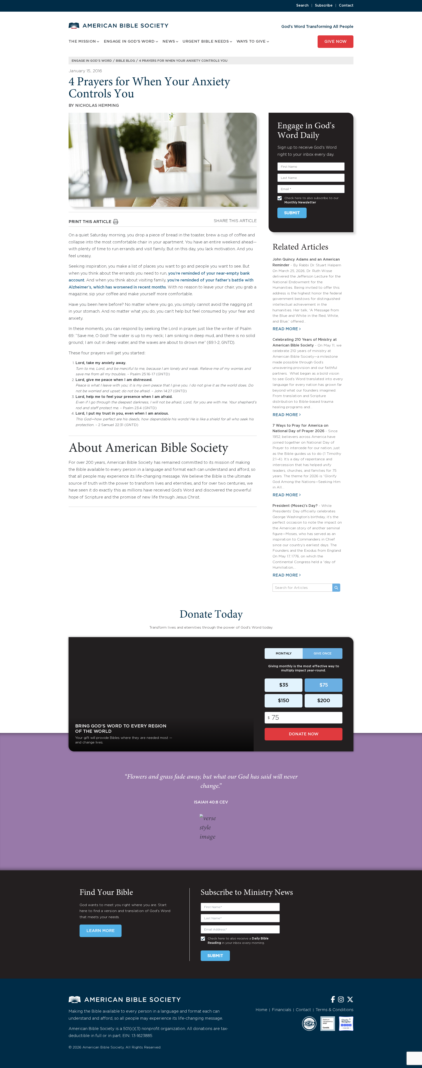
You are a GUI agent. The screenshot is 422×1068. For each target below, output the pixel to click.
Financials (281, 1010)
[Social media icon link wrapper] (333, 1000)
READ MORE (285, 329)
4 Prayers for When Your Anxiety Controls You (183, 61)
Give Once (322, 653)
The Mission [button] (82, 41)
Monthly (284, 653)
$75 (323, 685)
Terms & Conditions (334, 1010)
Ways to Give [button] (251, 41)
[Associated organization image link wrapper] (309, 1023)
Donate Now (303, 734)
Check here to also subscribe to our (311, 200)
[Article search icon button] (336, 588)
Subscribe (324, 5)
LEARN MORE (100, 931)
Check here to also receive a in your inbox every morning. (238, 940)
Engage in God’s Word (92, 61)
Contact (346, 5)
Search (302, 5)
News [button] (168, 41)
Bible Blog (125, 61)
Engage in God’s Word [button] (129, 41)
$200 (323, 701)
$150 (283, 701)
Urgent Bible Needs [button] (206, 41)
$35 (283, 685)
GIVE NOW (335, 42)
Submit (292, 213)
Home (261, 1010)
